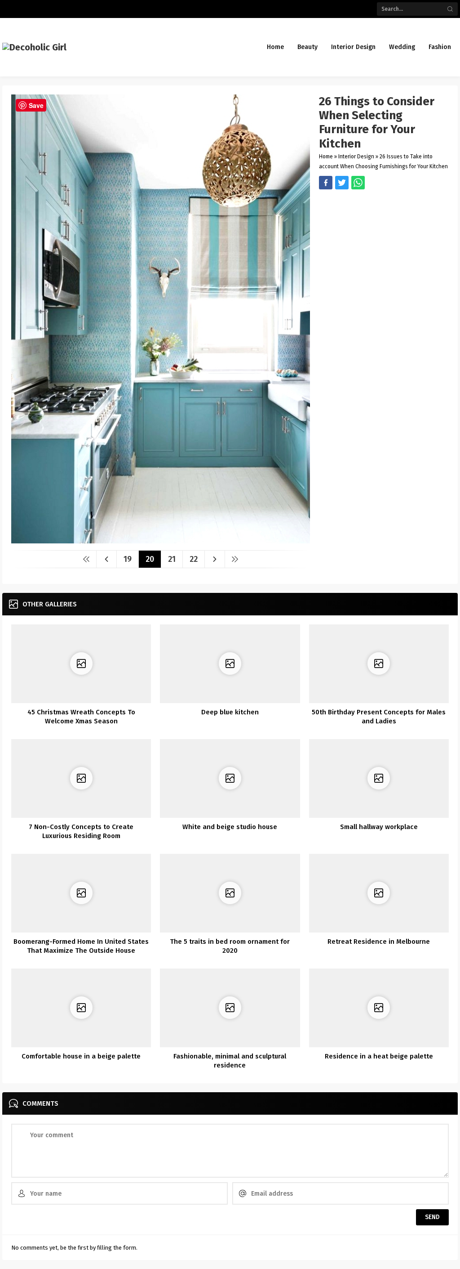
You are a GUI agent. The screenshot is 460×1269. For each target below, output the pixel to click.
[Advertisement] (384, 252)
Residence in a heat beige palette (379, 1056)
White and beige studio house (229, 827)
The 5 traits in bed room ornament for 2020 (230, 946)
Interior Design (356, 156)
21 (172, 559)
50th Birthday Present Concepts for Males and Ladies (379, 716)
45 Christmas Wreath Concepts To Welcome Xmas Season (81, 716)
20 (150, 559)
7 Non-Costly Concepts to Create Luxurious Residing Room (81, 831)
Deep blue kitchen (230, 712)
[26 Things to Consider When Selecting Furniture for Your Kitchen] (160, 540)
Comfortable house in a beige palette (81, 1056)
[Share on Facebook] (325, 182)
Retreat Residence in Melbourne (378, 941)
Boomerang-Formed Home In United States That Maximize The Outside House (81, 946)
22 (194, 559)
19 (128, 559)
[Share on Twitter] (358, 182)
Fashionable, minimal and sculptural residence (229, 1060)
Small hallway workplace (379, 827)
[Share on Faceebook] (342, 182)
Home (326, 156)
